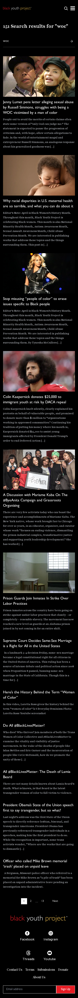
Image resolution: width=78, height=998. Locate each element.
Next (55, 901)
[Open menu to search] (66, 8)
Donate (63, 969)
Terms (29, 969)
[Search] (71, 41)
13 (42, 901)
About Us (39, 977)
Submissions (46, 969)
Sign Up (65, 989)
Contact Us (14, 969)
